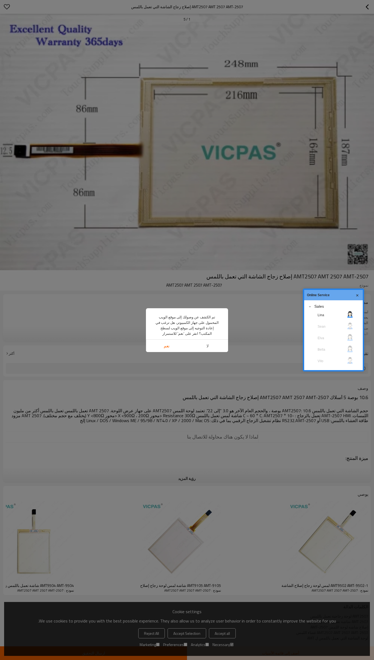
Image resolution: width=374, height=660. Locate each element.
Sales (319, 306)
